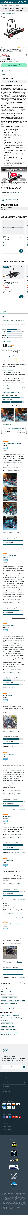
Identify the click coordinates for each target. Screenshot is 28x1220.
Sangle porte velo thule (7, 1026)
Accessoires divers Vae (8, 1008)
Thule (1, 47)
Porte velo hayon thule (7, 1018)
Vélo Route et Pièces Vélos (9, 997)
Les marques (5, 1086)
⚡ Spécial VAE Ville (7, 1006)
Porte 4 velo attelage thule (8, 1029)
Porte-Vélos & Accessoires (8, 13)
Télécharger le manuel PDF (12, 199)
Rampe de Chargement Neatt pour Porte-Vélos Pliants (13, 238)
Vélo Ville (4, 992)
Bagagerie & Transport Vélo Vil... (10, 1000)
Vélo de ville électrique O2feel (9, 1035)
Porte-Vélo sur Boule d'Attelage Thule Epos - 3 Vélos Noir (12, 283)
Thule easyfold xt (20, 1018)
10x (11, 59)
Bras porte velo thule (7, 1023)
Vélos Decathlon (5, 1015)
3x (5, 59)
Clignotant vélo (17, 1015)
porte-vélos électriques (12, 195)
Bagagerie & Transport (7, 994)
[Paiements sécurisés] (8, 1106)
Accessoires (21, 1008)
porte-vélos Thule (18, 192)
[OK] (24, 1067)
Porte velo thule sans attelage (9, 1032)
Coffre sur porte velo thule (8, 1020)
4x (8, 59)
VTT (10, 992)
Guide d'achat (14, 82)
